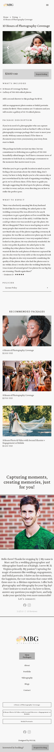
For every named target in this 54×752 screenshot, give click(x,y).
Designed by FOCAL (27, 740)
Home (5, 17)
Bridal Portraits (27, 721)
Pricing (15, 17)
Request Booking (41, 74)
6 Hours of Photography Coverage (27, 705)
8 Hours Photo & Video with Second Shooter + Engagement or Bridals (27, 713)
